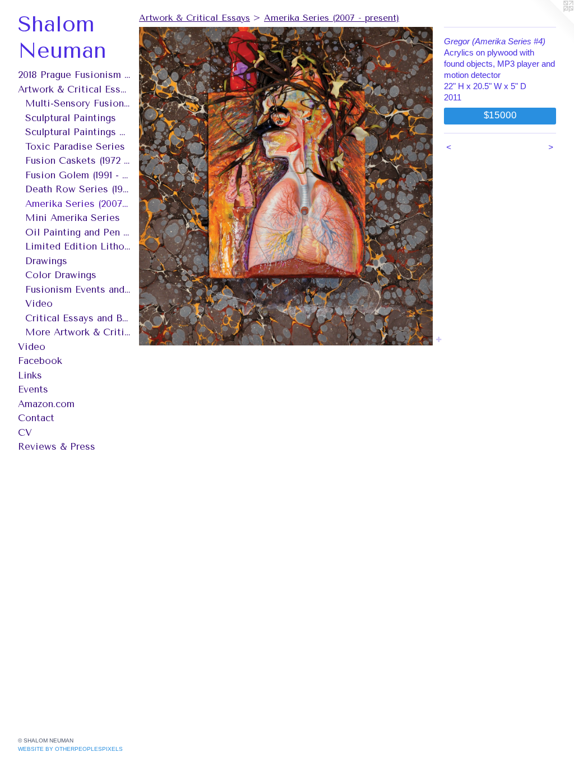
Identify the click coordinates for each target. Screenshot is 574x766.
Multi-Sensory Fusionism (77, 103)
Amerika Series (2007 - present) (77, 203)
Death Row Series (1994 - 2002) (77, 189)
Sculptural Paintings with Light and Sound (77, 131)
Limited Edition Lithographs (77, 246)
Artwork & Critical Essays (74, 89)
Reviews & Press (56, 446)
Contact (36, 417)
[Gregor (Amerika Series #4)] (286, 186)
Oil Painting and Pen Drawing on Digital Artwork (77, 232)
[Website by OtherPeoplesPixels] (551, 22)
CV (25, 432)
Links (30, 375)
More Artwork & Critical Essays (77, 332)
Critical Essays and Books (77, 318)
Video (39, 303)
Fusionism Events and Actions (77, 289)
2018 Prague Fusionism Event (74, 74)
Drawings (46, 260)
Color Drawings (60, 274)
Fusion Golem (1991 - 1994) (77, 175)
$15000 (500, 115)
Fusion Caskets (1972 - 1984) (77, 160)
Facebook (40, 360)
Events (33, 389)
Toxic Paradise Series (75, 146)
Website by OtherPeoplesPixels (70, 749)
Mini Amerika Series (72, 217)
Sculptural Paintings (70, 117)
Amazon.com (46, 403)
